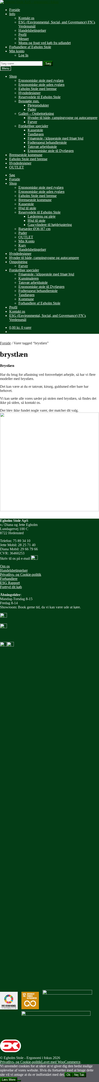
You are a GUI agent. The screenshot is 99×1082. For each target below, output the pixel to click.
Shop (13, 76)
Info (12, 14)
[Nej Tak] (19, 1080)
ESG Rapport (10, 583)
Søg (48, 63)
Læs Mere (8, 1079)
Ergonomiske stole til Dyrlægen (51, 151)
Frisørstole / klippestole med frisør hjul (55, 138)
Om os (5, 566)
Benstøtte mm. (28, 101)
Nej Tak (79, 1074)
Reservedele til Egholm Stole (39, 97)
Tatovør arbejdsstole (42, 147)
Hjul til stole (27, 208)
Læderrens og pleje (41, 216)
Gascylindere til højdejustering (50, 225)
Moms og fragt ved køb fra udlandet (44, 43)
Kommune (26, 299)
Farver (32, 122)
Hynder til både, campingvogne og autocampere (62, 118)
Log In (23, 55)
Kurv (22, 245)
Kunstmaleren (28, 278)
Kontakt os (26, 18)
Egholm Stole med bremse (37, 89)
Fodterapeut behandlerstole (47, 142)
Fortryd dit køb (11, 587)
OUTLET (16, 167)
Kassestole (35, 130)
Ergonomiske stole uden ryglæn (41, 85)
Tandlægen (36, 134)
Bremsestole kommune (25, 155)
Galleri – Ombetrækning (36, 113)
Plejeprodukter (38, 105)
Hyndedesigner (29, 93)
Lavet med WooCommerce (60, 1062)
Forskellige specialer (33, 126)
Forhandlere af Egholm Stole (30, 47)
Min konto (16, 51)
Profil (22, 35)
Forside (14, 10)
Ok (68, 1074)
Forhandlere (8, 579)
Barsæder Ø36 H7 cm (34, 229)
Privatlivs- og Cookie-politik (20, 574)
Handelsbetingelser (32, 30)
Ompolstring (18, 262)
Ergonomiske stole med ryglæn (41, 80)
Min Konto (26, 241)
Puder (32, 109)
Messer (23, 39)
